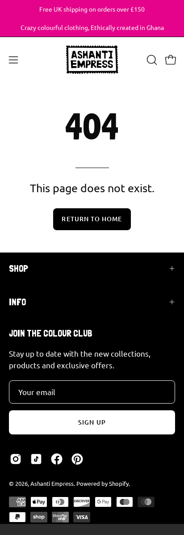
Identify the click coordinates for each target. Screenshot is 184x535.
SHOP (18, 268)
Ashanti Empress (52, 483)
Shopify (119, 483)
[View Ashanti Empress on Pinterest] (77, 459)
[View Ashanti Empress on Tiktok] (36, 459)
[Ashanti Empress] (92, 60)
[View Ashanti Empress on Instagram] (15, 459)
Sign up (92, 422)
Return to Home (92, 219)
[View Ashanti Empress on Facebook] (56, 459)
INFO (17, 302)
